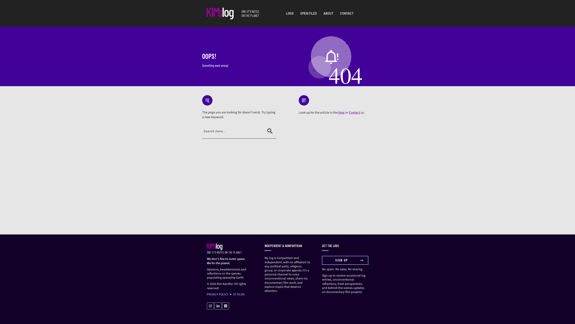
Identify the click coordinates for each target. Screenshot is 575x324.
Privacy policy (217, 294)
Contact (354, 112)
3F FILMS (239, 294)
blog (341, 112)
